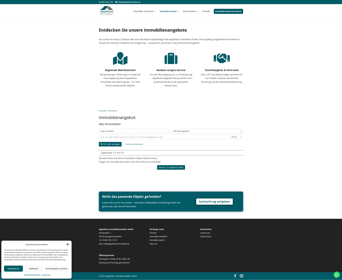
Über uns (153, 244)
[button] (67, 244)
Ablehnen (33, 268)
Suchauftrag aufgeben (214, 201)
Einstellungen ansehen (56, 268)
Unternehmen (189, 11)
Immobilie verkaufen (144, 11)
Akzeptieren (13, 268)
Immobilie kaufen (168, 11)
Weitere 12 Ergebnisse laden (171, 167)
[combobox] (134, 131)
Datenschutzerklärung (32, 275)
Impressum (46, 275)
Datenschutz (205, 236)
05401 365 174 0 (107, 2)
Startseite (103, 111)
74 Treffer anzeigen (111, 144)
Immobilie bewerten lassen (228, 11)
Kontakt (206, 11)
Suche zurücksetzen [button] (134, 144)
